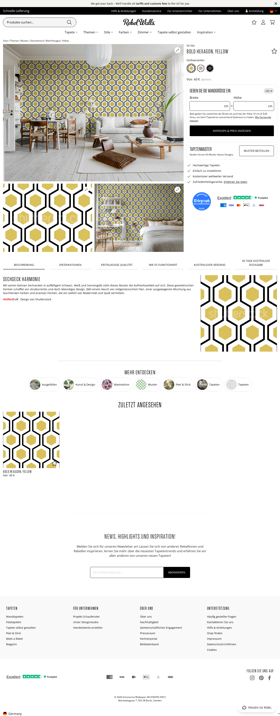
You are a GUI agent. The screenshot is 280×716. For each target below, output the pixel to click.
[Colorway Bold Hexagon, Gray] (201, 68)
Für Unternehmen (209, 11)
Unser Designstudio (85, 622)
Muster (24, 40)
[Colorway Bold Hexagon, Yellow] (191, 68)
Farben (124, 32)
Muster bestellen (256, 151)
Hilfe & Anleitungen (123, 11)
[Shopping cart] (272, 22)
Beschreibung (24, 265)
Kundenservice (151, 11)
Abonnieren (176, 572)
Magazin (11, 644)
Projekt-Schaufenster (86, 616)
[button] (272, 11)
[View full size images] (177, 50)
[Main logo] (140, 22)
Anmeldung (256, 11)
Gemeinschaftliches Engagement (161, 627)
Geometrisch (37, 40)
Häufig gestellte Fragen (221, 616)
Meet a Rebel (14, 638)
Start (5, 40)
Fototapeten (13, 622)
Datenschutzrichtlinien (221, 644)
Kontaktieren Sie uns (220, 622)
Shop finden (214, 633)
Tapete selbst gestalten (174, 32)
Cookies (212, 650)
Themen (89, 32)
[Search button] (69, 22)
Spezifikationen (70, 265)
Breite (209, 102)
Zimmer (143, 32)
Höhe (253, 102)
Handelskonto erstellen (88, 627)
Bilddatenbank (149, 644)
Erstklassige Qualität (117, 265)
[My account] (263, 22)
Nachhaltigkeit (149, 622)
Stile (107, 32)
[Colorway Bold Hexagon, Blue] (210, 68)
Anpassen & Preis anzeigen (232, 131)
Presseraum (147, 633)
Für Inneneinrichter (179, 11)
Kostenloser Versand (209, 265)
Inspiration (205, 32)
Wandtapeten (14, 616)
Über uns (233, 11)
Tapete (70, 32)
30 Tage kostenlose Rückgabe (256, 263)
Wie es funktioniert (163, 265)
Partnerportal (148, 638)
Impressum (214, 638)
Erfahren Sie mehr (235, 182)
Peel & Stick (13, 633)
